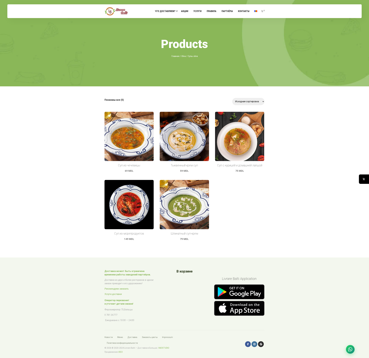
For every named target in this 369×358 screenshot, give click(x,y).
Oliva (183, 56)
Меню (120, 337)
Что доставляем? (165, 11)
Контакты (243, 11)
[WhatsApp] (350, 349)
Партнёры (227, 11)
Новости (109, 337)
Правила (211, 11)
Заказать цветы (150, 337)
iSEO (120, 352)
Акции (184, 11)
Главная (175, 56)
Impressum (167, 337)
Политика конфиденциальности (122, 343)
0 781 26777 (111, 315)
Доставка (132, 337)
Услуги (197, 11)
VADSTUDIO (163, 348)
